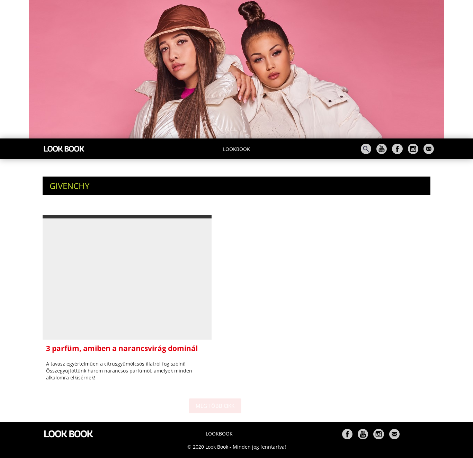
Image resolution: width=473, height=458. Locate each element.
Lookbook (236, 149)
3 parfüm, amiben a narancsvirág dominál (122, 348)
